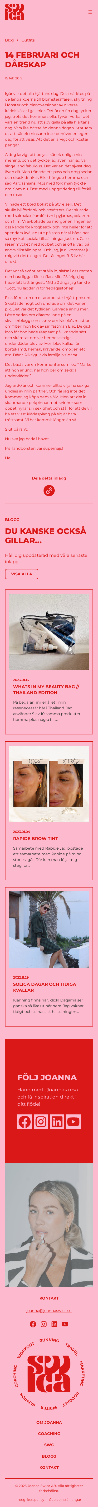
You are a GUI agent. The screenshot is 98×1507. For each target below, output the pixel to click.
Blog (9, 40)
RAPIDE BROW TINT (35, 838)
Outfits (28, 40)
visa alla (21, 574)
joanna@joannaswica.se (49, 1310)
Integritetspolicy (30, 1499)
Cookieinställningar (65, 1499)
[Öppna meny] (90, 12)
